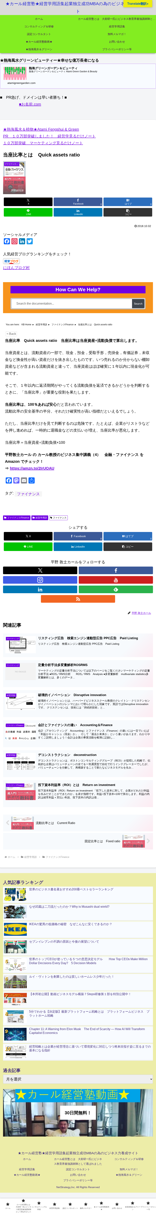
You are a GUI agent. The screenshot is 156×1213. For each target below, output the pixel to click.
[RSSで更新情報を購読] (78, 599)
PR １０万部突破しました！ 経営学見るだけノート (49, 136)
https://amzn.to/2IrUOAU (32, 468)
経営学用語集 (27, 1169)
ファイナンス (28, 494)
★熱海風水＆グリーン (129, 1174)
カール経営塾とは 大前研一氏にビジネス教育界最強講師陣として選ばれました (78, 1161)
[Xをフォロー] (40, 570)
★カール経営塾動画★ (27, 1174)
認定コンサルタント (78, 1169)
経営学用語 (41, 517)
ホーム (27, 1159)
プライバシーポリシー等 (78, 1180)
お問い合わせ (78, 1174)
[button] (127, 212)
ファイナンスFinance (18, 517)
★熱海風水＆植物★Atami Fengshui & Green (41, 129)
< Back (11, 333)
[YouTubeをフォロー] (116, 580)
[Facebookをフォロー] (116, 570)
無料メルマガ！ (129, 1169)
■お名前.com (30, 104)
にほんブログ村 (16, 268)
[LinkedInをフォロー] (40, 589)
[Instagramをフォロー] (40, 580)
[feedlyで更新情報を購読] (116, 589)
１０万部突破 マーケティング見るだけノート (43, 143)
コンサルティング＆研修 (129, 1159)
